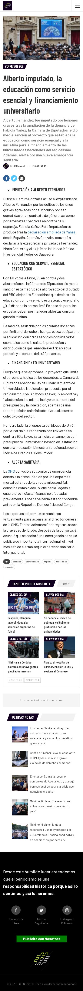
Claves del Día (61, 561)
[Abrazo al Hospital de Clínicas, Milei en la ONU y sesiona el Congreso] (59, 647)
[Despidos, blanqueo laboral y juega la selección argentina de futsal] (23, 603)
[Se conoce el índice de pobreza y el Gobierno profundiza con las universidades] (59, 603)
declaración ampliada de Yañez (51, 232)
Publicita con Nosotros (41, 939)
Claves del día (14, 66)
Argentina (47, 561)
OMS (11, 471)
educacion (9, 567)
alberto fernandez (32, 561)
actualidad (17, 561)
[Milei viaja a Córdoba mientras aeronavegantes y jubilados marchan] (23, 647)
